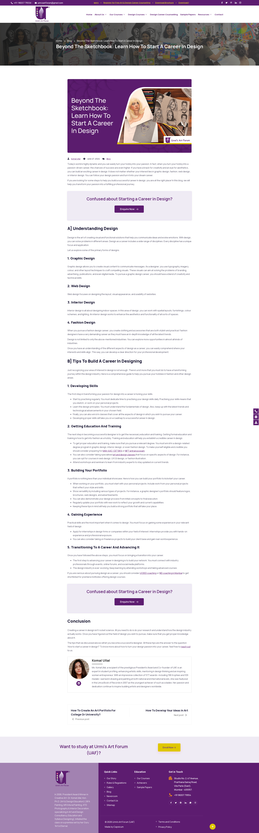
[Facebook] (222, 2)
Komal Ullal (75, 158)
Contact (219, 14)
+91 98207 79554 (182, 795)
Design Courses (136, 14)
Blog (108, 158)
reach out (185, 646)
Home (89, 14)
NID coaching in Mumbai (170, 573)
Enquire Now (127, 209)
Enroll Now (168, 747)
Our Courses (116, 14)
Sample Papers (188, 14)
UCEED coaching (148, 573)
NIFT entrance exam (135, 450)
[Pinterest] (231, 2)
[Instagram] (240, 2)
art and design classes (124, 454)
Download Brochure (154, 2)
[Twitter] (227, 2)
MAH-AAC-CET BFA (112, 450)
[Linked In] (185, 802)
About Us (99, 14)
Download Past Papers (178, 2)
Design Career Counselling (164, 14)
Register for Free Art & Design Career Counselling (116, 2)
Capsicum (119, 826)
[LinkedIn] (236, 2)
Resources (203, 14)
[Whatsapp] (190, 802)
